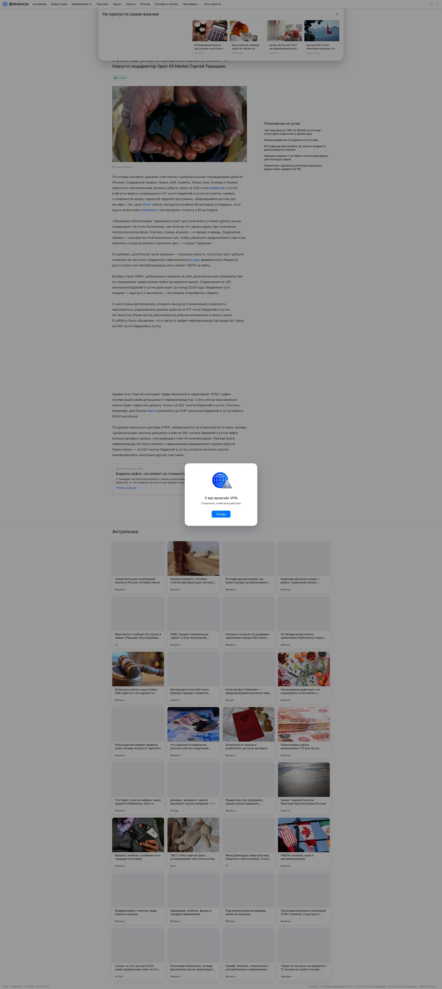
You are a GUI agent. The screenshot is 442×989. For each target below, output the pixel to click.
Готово (221, 514)
